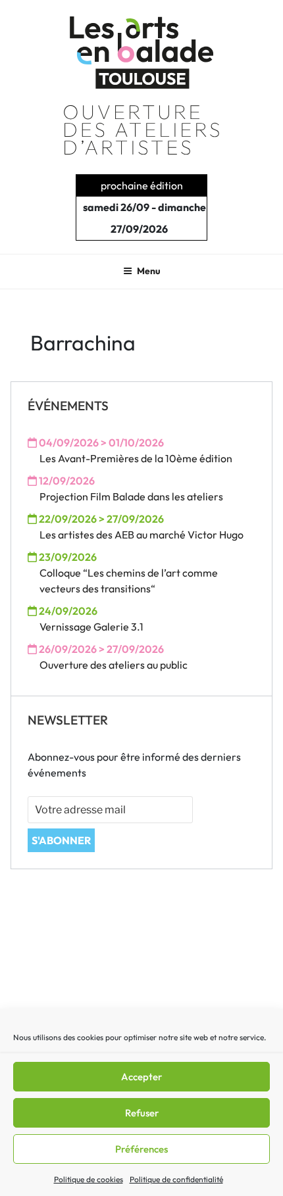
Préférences (141, 1149)
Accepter (141, 1076)
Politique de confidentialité (176, 1179)
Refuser (142, 1113)
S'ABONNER (61, 840)
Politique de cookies (88, 1179)
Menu (149, 271)
